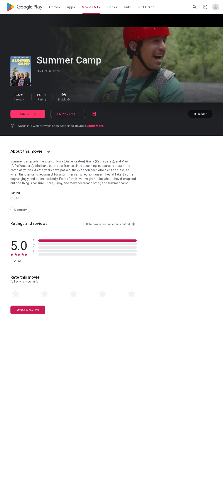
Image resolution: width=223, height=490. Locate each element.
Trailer (199, 114)
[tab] (54, 7)
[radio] (15, 294)
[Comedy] (20, 209)
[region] (84, 97)
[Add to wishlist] (94, 114)
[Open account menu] (215, 7)
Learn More (95, 126)
